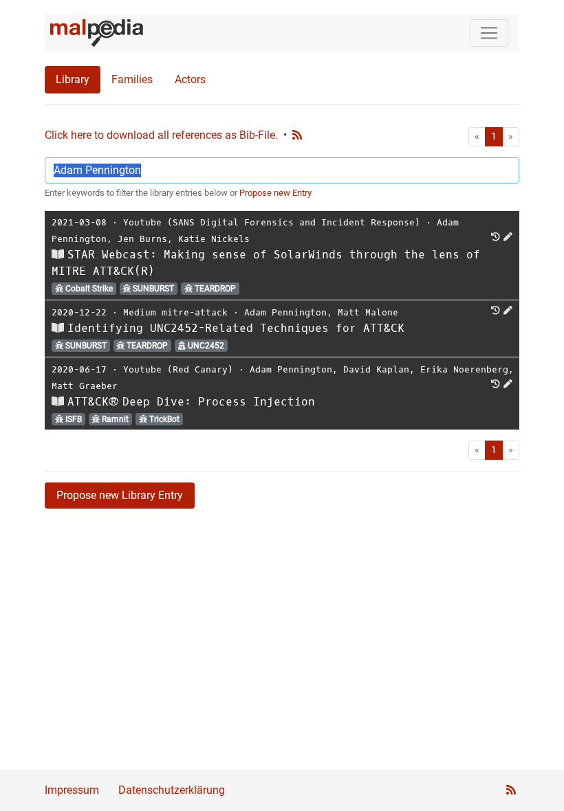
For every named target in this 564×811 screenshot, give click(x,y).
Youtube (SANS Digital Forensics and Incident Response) (271, 222)
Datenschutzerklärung (171, 790)
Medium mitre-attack (175, 312)
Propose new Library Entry (119, 495)
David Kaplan (376, 369)
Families (132, 79)
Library (72, 79)
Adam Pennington (285, 312)
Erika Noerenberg (464, 369)
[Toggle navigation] (489, 33)
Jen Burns (142, 239)
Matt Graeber (85, 386)
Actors (190, 79)
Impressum (72, 790)
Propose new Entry (275, 193)
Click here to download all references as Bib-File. (161, 135)
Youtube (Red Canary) (178, 369)
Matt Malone (368, 312)
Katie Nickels (214, 239)
